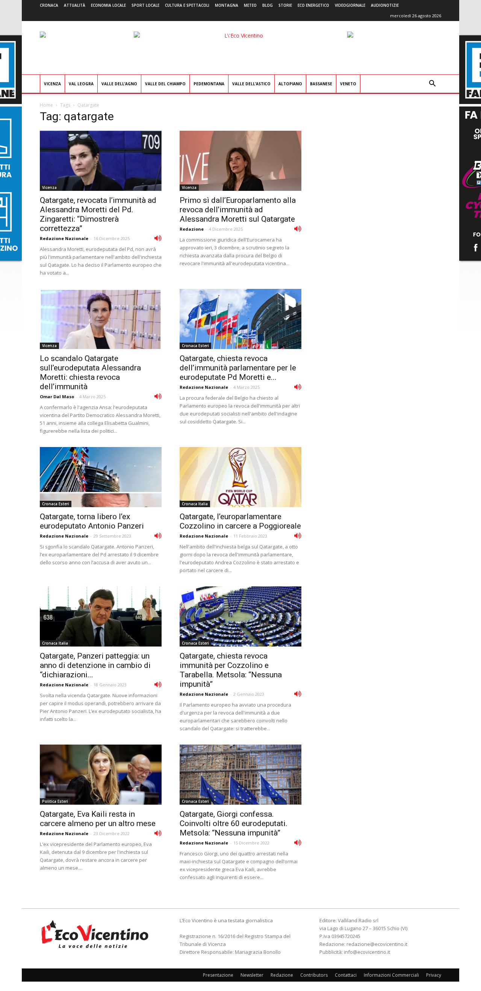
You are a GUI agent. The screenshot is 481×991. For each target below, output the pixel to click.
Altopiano (290, 83)
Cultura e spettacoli (187, 5)
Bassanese (321, 83)
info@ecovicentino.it (367, 952)
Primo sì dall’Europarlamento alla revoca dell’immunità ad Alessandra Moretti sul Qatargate (238, 210)
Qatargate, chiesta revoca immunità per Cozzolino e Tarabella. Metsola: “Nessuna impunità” (231, 670)
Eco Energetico (313, 5)
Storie (285, 5)
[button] (432, 84)
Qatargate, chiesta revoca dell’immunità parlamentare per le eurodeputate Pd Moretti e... (238, 368)
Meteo (250, 5)
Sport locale (145, 5)
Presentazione (218, 975)
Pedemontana (209, 83)
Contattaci (346, 975)
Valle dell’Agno (119, 83)
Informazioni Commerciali (391, 975)
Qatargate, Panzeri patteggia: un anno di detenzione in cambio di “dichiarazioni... (95, 665)
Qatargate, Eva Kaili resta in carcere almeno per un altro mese (98, 819)
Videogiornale (350, 5)
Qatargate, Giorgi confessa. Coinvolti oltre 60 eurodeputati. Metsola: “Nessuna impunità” (233, 823)
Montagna (226, 5)
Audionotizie (385, 5)
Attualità (74, 5)
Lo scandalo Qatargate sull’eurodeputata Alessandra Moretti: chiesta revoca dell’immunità (90, 372)
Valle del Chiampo (165, 83)
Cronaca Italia (195, 503)
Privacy (433, 975)
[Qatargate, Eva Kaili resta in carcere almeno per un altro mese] (101, 775)
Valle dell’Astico (251, 83)
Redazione (192, 229)
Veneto (348, 83)
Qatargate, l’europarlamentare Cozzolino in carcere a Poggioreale (240, 521)
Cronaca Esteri (195, 345)
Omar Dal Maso (57, 396)
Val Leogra (81, 83)
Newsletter (251, 975)
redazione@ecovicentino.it (376, 944)
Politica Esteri (55, 801)
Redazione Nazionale (64, 238)
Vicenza (52, 83)
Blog (267, 5)
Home (46, 105)
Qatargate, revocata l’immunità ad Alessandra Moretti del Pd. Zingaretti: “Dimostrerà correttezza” (98, 214)
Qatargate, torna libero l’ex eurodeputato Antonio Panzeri (92, 521)
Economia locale (108, 5)
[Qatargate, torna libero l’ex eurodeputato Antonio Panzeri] (101, 477)
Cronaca (49, 5)
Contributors (314, 975)
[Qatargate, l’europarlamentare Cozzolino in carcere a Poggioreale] (240, 477)
